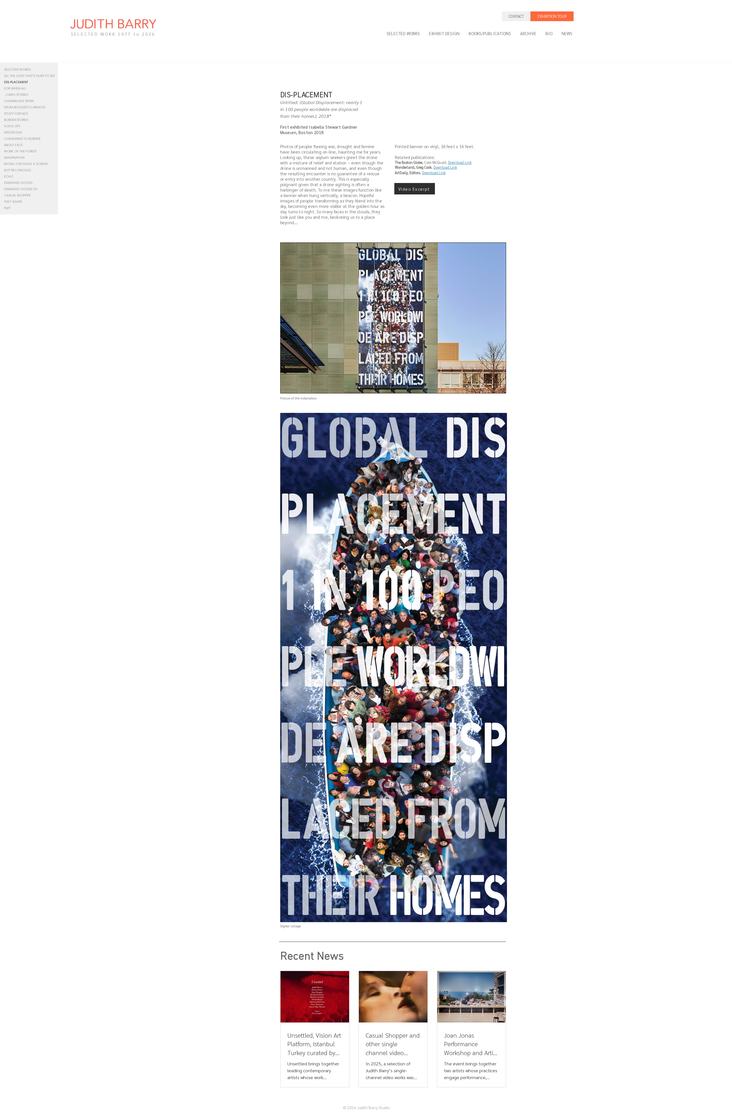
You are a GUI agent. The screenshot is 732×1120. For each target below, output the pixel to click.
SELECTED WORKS (17, 69)
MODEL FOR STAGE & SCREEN (26, 164)
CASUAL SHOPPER (17, 195)
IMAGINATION (14, 157)
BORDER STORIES (16, 120)
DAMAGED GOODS (18, 182)
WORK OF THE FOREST (20, 151)
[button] (414, 188)
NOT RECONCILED (17, 170)
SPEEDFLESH (13, 132)
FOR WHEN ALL (15, 88)
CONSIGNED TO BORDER (22, 138)
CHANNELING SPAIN (19, 101)
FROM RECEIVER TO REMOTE (24, 107)
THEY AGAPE (13, 201)
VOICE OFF (12, 126)
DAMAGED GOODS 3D (20, 189)
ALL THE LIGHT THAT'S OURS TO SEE (29, 75)
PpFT (7, 208)
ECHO (8, 176)
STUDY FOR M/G (16, 113)
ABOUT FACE (13, 145)
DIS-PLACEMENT (16, 82)
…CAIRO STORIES (16, 94)
